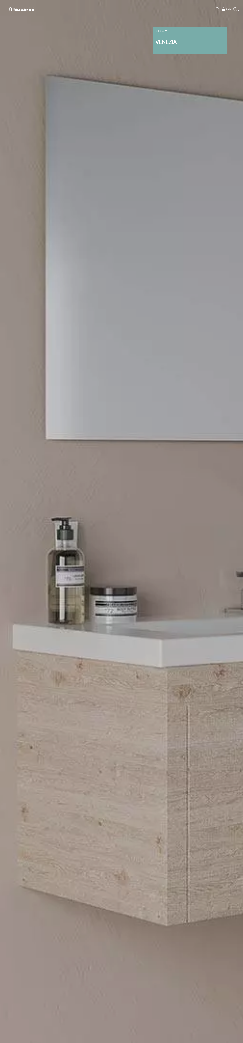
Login (228, 9)
